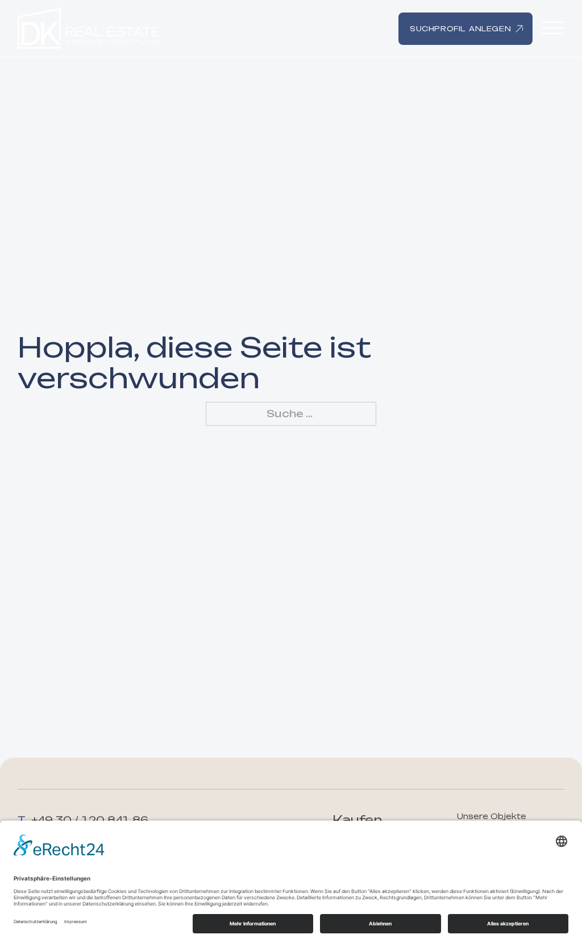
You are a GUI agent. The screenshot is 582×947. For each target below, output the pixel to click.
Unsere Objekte (491, 816)
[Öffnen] (553, 28)
